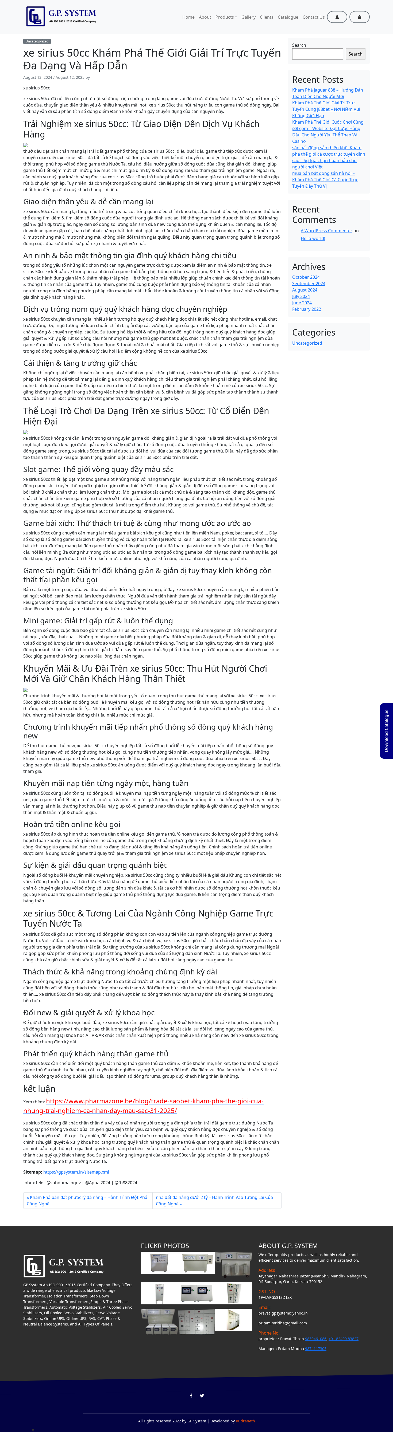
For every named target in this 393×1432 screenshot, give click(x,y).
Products (224, 17)
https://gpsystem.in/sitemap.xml (76, 1172)
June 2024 (302, 303)
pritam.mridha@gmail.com (283, 1322)
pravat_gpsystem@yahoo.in (283, 1313)
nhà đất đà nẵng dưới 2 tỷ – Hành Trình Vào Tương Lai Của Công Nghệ (214, 1200)
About (205, 17)
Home (188, 17)
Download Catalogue (386, 731)
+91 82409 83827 (344, 1338)
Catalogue (288, 17)
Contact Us (314, 17)
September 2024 (308, 283)
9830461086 (315, 1338)
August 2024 (304, 290)
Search (299, 45)
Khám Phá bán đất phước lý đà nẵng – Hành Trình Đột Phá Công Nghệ (87, 1200)
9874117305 (315, 1348)
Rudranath (245, 1420)
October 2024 (306, 277)
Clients (266, 17)
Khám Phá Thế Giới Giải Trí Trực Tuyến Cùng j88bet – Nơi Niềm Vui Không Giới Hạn (326, 109)
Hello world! (313, 238)
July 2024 (301, 296)
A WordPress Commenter (326, 231)
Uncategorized (37, 41)
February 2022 (306, 309)
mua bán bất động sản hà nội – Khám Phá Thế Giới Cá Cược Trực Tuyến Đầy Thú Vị (325, 179)
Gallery (248, 17)
